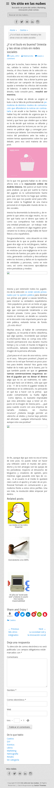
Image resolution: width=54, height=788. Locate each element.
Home (13, 30)
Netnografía (12, 753)
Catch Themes (40, 785)
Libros (10, 747)
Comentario (12, 657)
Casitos (24, 30)
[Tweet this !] (22, 614)
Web (9, 709)
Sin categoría (13, 759)
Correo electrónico (16, 699)
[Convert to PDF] (45, 614)
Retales (10, 756)
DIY (8, 741)
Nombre (11, 690)
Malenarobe (28, 56)
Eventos (10, 744)
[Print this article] (39, 614)
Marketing (11, 750)
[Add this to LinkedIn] (28, 614)
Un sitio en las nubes (28, 4)
